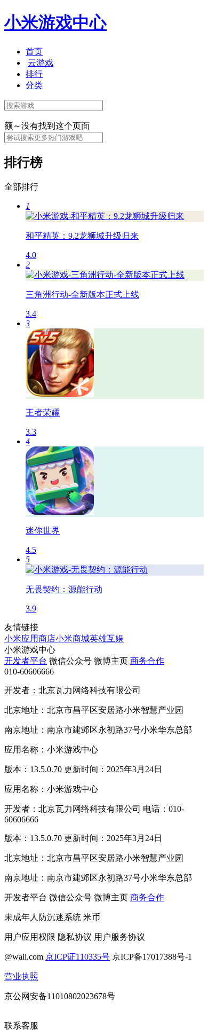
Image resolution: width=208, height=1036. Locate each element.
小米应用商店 (29, 638)
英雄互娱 (107, 638)
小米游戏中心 (55, 22)
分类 (34, 85)
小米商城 (72, 638)
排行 (34, 74)
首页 (34, 51)
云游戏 (40, 62)
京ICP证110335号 (77, 956)
